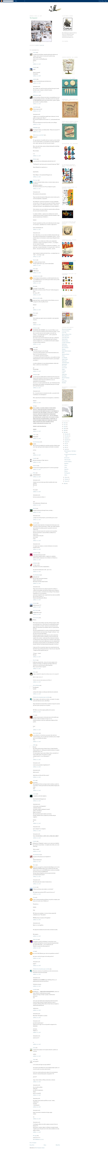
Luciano (34, 603)
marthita (34, 79)
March (66, 477)
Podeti (63, 356)
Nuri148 (34, 660)
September (67, 439)
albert (34, 780)
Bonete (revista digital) (66, 329)
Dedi (34, 286)
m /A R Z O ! (35, 552)
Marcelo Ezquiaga (65, 377)
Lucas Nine (64, 381)
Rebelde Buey (65, 345)
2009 (65, 428)
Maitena (63, 349)
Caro (34, 715)
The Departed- (67, 473)
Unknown (35, 465)
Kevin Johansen (65, 347)
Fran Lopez (35, 180)
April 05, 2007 (37, 1095)
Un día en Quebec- (68, 461)
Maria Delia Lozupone (66, 351)
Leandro (34, 67)
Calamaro (64, 371)
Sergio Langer (65, 359)
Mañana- (66, 471)
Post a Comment (33, 1142)
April (66, 449)
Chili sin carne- (67, 459)
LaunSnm (35, 523)
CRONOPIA (35, 127)
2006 (65, 483)
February (67, 479)
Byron (34, 865)
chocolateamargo (36, 441)
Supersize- (66, 469)
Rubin (63, 352)
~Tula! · (34, 434)
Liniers (34, 52)
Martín (34, 313)
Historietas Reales (65, 354)
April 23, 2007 (37, 1132)
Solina (34, 672)
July (66, 443)
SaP (34, 406)
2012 (65, 422)
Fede (34, 897)
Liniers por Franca (65, 330)
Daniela (34, 260)
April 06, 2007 (37, 1107)
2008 (65, 430)
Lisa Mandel (64, 357)
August (66, 441)
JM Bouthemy (36, 95)
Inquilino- (66, 463)
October (66, 438)
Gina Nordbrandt (36, 575)
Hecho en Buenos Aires (66, 334)
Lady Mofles (35, 107)
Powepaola (64, 366)
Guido (34, 268)
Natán (34, 472)
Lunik (63, 372)
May (66, 447)
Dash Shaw (64, 376)
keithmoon (35, 328)
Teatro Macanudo (65, 337)
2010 (65, 426)
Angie (34, 1059)
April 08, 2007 (37, 1118)
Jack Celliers (35, 610)
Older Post (58, 1145)
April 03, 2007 (37, 599)
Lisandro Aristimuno (66, 342)
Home (45, 1145)
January (66, 481)
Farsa (63, 379)
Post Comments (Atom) (39, 1147)
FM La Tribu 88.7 (65, 335)
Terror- (65, 467)
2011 (65, 424)
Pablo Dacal (64, 344)
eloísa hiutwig (36, 617)
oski (34, 951)
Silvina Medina (36, 685)
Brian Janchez (36, 733)
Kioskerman (64, 364)
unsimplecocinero (36, 276)
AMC (34, 745)
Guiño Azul (35, 939)
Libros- (65, 475)
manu (34, 1047)
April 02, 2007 (37, 64)
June (66, 445)
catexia (34, 793)
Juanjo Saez (64, 374)
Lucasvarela (64, 367)
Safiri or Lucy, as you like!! (38, 135)
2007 (65, 432)
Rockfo (34, 508)
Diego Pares (64, 361)
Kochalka (64, 382)
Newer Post (32, 1145)
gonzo (34, 347)
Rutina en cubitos (36, 298)
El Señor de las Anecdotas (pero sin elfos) (41, 697)
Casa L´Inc (64, 332)
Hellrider (35, 159)
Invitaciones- (67, 457)
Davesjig (35, 1135)
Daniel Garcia (65, 339)
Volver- (65, 465)
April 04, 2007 (37, 861)
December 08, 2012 (38, 1139)
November (67, 436)
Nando (63, 369)
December (67, 434)
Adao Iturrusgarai (65, 362)
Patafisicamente (65, 340)
